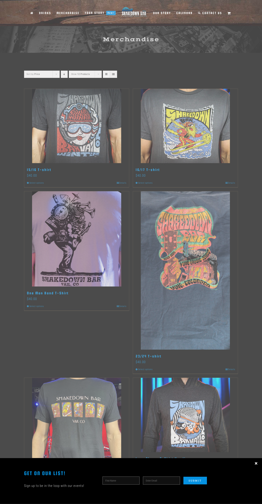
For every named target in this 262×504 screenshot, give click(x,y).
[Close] (256, 463)
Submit (195, 480)
